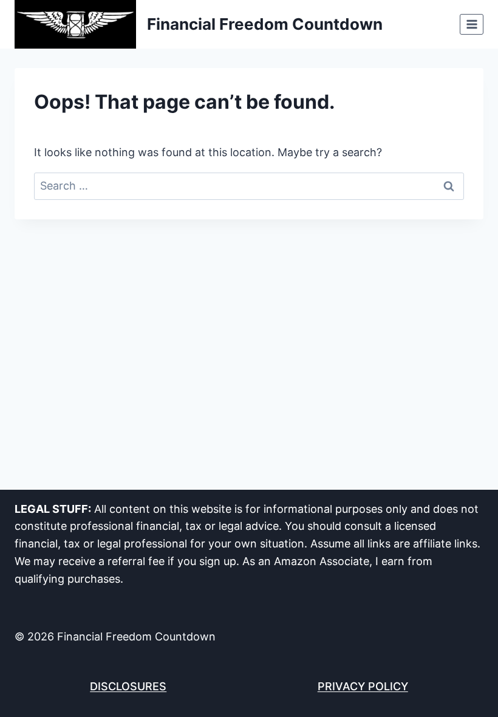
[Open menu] (471, 24)
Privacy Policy (363, 686)
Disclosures (128, 686)
